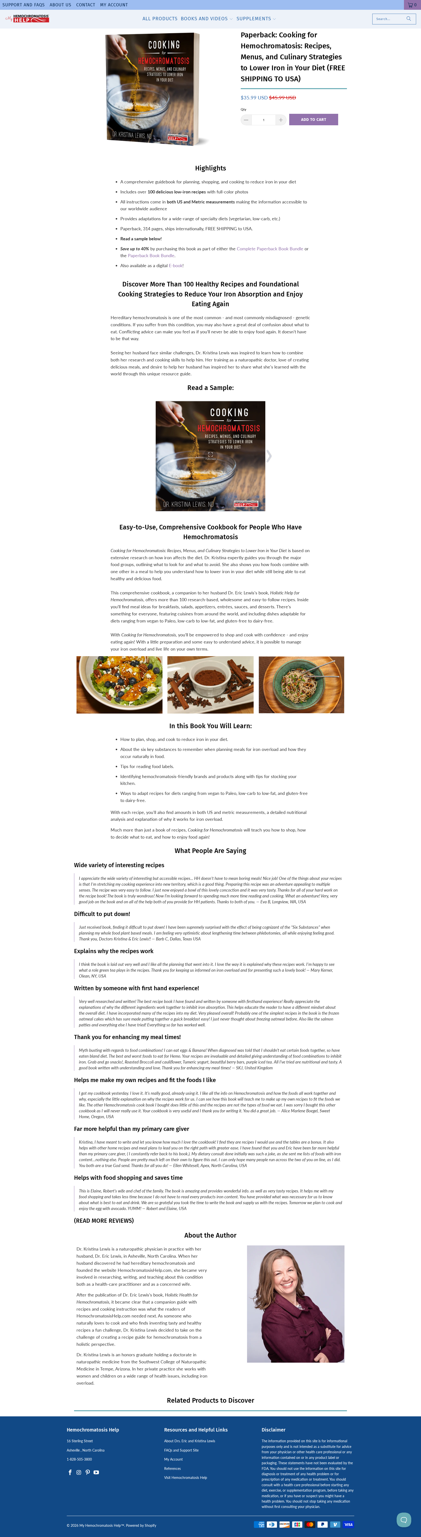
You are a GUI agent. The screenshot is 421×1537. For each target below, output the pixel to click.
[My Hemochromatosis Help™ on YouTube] (96, 1473)
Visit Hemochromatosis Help (185, 1477)
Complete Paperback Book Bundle (270, 248)
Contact (85, 5)
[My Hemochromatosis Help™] (27, 19)
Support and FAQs (23, 5)
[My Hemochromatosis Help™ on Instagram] (79, 1473)
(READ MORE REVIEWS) (104, 1220)
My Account (114, 5)
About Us (60, 5)
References (172, 1468)
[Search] (409, 19)
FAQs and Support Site (181, 1450)
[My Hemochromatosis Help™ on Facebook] (70, 1473)
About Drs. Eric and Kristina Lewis (189, 1441)
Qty (243, 109)
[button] (207, 19)
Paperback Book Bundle (151, 255)
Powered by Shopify (141, 1525)
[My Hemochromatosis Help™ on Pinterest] (87, 1473)
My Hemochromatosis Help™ (101, 1525)
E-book (175, 265)
